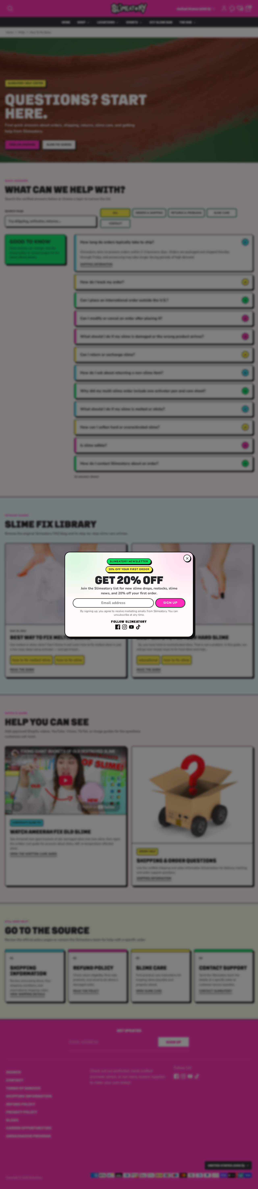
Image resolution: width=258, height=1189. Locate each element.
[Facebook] (117, 627)
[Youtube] (131, 627)
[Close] (187, 558)
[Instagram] (124, 627)
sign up (170, 603)
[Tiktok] (138, 627)
